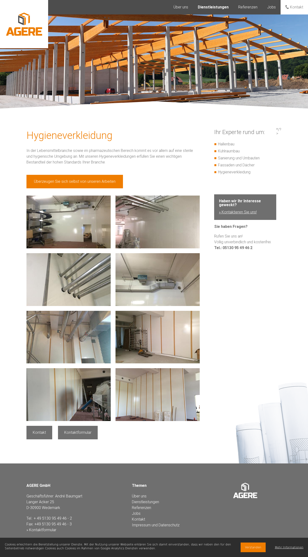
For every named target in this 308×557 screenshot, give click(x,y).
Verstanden (253, 547)
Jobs (271, 7)
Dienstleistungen (145, 502)
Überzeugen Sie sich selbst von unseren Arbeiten (75, 181)
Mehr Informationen (289, 547)
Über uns (180, 7)
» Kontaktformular (41, 530)
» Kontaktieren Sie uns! (238, 212)
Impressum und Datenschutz (156, 525)
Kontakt (296, 7)
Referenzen (247, 7)
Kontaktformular (77, 432)
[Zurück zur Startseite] (24, 24)
